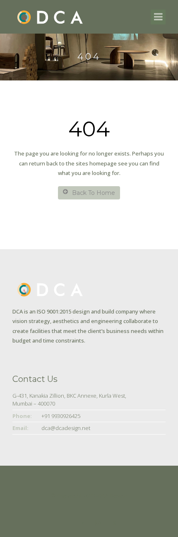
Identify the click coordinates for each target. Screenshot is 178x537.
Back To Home (93, 193)
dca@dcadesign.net (65, 428)
